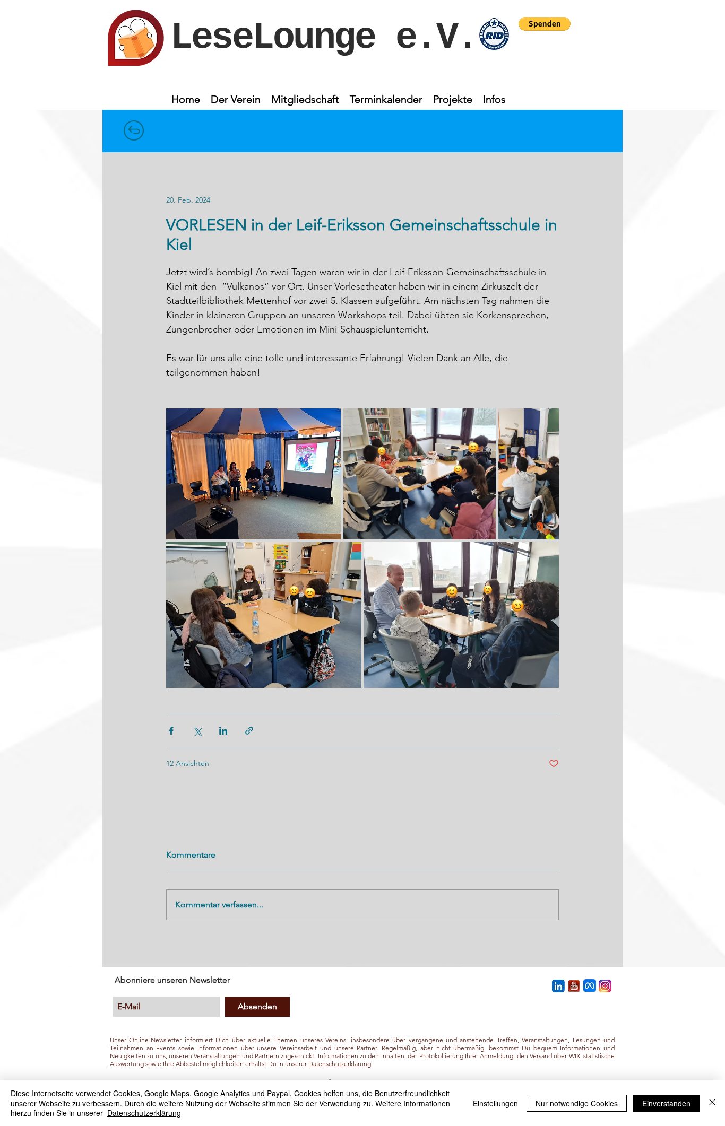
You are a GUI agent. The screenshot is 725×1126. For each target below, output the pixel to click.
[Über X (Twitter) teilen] (197, 731)
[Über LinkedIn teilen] (223, 731)
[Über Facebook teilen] (171, 731)
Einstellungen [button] (495, 1103)
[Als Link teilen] (249, 731)
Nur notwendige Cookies (577, 1103)
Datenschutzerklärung (339, 1064)
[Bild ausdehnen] (253, 473)
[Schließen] (712, 1103)
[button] (545, 24)
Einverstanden (666, 1103)
